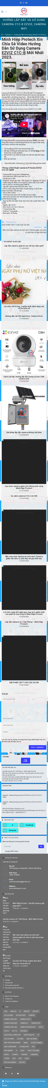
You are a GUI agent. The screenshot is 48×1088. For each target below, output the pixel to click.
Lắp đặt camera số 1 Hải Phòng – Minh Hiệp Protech (24, 623)
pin (33, 1046)
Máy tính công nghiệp (12, 1043)
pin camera (8, 1050)
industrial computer (12, 1035)
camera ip (24, 1023)
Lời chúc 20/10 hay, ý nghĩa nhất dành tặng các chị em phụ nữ (24, 307)
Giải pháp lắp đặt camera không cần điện (24, 432)
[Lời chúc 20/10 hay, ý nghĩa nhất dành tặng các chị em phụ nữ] (7, 963)
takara (15, 1054)
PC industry (24, 1046)
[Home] (2, 35)
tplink (6, 1058)
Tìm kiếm (5, 756)
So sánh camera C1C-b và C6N (24, 496)
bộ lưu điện (8, 1015)
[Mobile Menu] (2, 12)
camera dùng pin (10, 1019)
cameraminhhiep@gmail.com (19, 882)
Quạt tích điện (33, 1050)
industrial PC (29, 1035)
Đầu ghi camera (10, 1062)
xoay (27, 1058)
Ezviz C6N (25, 163)
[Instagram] (23, 3)
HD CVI (6, 1031)
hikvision (23, 1031)
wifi (20, 1058)
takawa (24, 1054)
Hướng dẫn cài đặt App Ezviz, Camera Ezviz (24, 316)
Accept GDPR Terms (11, 851)
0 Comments (24, 908)
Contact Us (8, 999)
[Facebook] (21, 3)
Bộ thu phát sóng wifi (12, 985)
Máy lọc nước (32, 1039)
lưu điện (20, 1039)
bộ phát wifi (20, 1015)
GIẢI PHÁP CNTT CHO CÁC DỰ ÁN (24, 683)
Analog (13, 1011)
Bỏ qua (4, 1085)
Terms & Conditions (11, 1001)
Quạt (22, 1050)
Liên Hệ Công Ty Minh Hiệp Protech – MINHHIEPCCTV (24, 811)
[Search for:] (5, 12)
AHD (5, 1011)
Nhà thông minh (10, 1046)
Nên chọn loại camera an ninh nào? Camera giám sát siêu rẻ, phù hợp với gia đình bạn (24, 557)
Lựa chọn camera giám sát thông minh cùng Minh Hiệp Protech (24, 487)
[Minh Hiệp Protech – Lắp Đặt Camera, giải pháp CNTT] (7, 905)
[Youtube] (26, 3)
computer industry (27, 1027)
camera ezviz (25, 1019)
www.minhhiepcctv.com (17, 888)
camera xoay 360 (10, 1027)
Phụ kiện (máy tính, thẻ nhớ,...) (14, 988)
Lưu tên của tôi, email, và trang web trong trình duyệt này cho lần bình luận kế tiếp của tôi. (23, 740)
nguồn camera (36, 1043)
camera (31, 1015)
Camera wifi (9, 983)
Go (41, 846)
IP (38, 1035)
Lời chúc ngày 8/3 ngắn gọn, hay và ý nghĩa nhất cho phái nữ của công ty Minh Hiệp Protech (24, 613)
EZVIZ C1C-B (14, 52)
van (14, 1058)
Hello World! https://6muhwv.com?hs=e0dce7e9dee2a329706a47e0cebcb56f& (16, 809)
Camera (7, 980)
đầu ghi (22, 1062)
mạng (26, 1043)
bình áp (26, 1011)
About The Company (11, 996)
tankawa (34, 1054)
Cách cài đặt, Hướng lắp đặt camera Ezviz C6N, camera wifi (24, 378)
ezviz (41, 1027)
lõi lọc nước (9, 1039)
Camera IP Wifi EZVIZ (9, 93)
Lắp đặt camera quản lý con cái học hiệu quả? (24, 246)
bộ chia (35, 1011)
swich (6, 1054)
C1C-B (19, 93)
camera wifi (35, 1023)
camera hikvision (10, 1023)
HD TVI (14, 1031)
